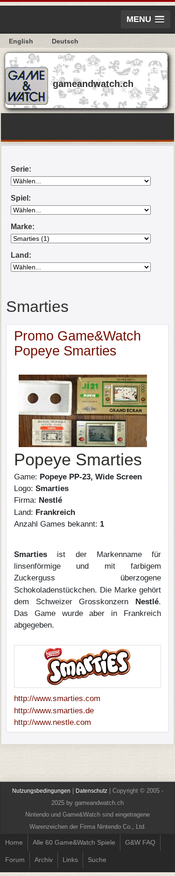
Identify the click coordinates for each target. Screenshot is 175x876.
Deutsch (65, 41)
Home (14, 842)
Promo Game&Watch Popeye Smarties (77, 343)
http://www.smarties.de (54, 710)
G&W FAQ (140, 842)
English (21, 41)
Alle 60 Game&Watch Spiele (74, 842)
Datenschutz (91, 791)
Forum (15, 859)
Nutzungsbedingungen (41, 791)
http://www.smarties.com (57, 698)
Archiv (44, 859)
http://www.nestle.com (52, 722)
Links (70, 859)
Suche (97, 859)
